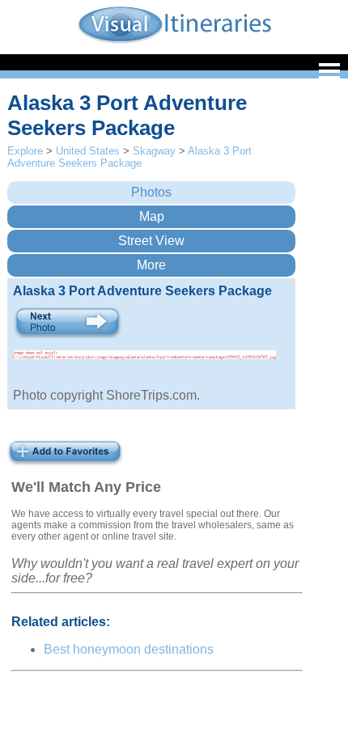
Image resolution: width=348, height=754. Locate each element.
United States (88, 151)
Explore (25, 151)
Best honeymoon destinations (129, 649)
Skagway (154, 151)
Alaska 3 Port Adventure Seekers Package (129, 157)
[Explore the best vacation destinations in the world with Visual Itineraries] (174, 42)
